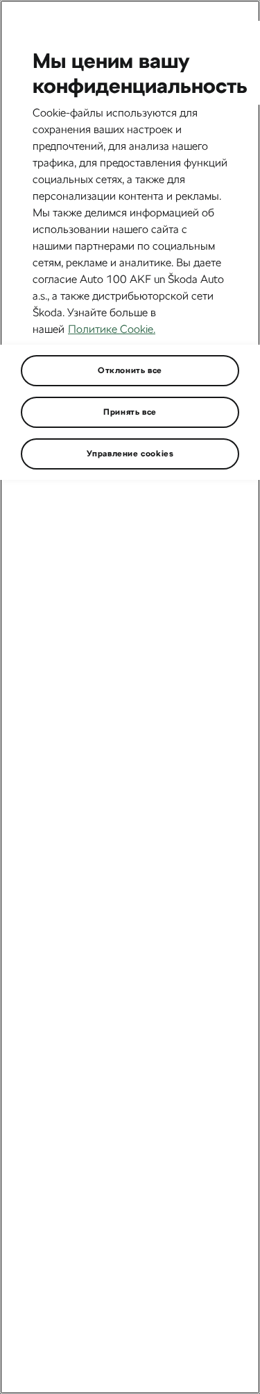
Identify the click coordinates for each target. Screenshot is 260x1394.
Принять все (130, 412)
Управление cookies (130, 453)
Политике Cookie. (111, 329)
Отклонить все (130, 370)
